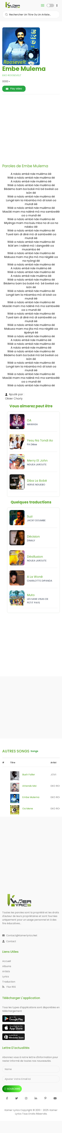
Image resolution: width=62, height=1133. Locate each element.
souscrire (13, 1089)
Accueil (6, 961)
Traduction (8, 981)
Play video (15, 88)
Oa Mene (27, 808)
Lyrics (5, 976)
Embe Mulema (30, 797)
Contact (11, 941)
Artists (6, 971)
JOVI (53, 774)
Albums (6, 966)
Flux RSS (11, 987)
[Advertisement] (31, 128)
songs (34, 751)
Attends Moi (29, 786)
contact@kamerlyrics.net (21, 935)
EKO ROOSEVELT (11, 75)
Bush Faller (28, 774)
